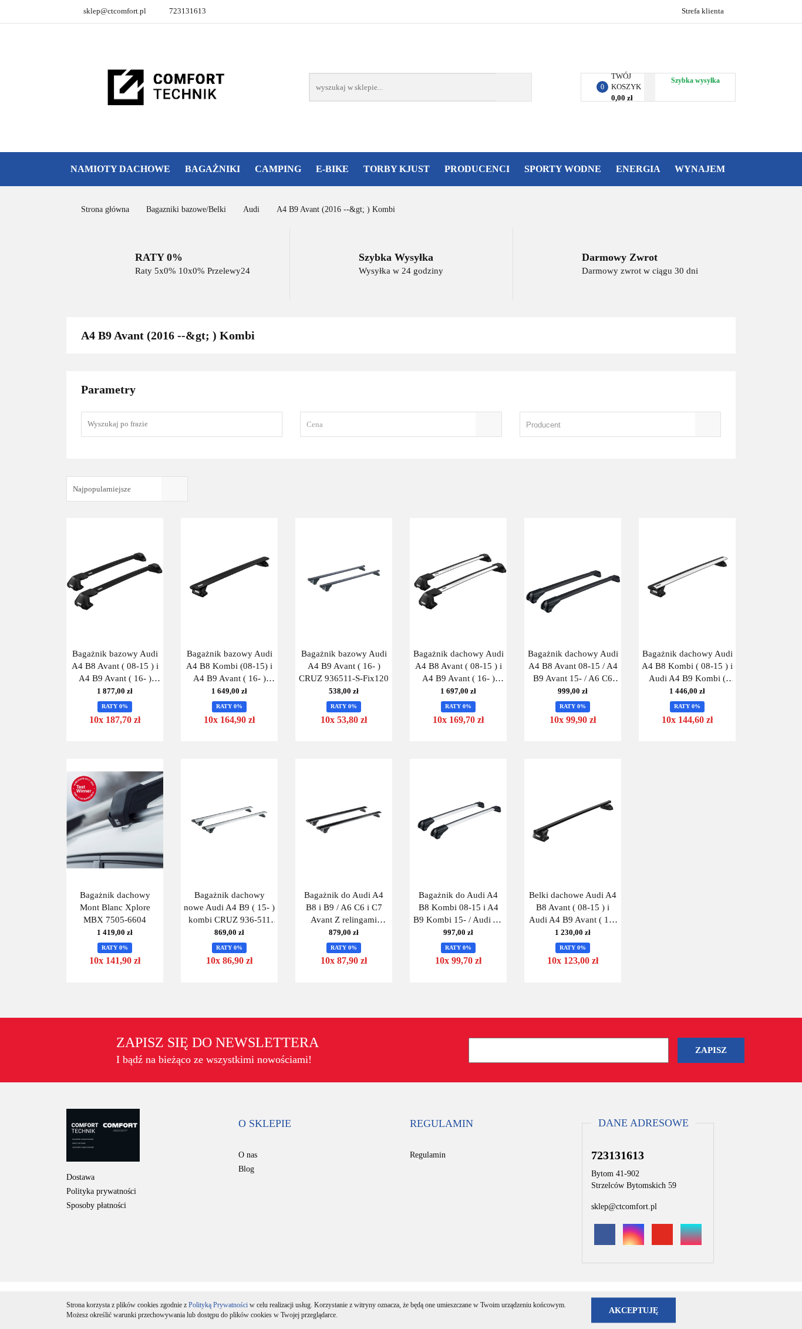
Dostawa (80, 1177)
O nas (247, 1154)
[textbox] (390, 424)
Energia (639, 169)
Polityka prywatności (101, 1191)
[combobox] (400, 424)
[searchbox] (603, 425)
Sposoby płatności (96, 1205)
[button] (264, 1124)
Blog (246, 1169)
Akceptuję (633, 1310)
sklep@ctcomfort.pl (114, 10)
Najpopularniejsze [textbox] (102, 489)
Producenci (478, 169)
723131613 (187, 10)
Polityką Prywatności (218, 1305)
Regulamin (428, 1154)
